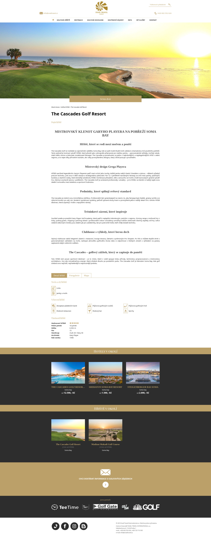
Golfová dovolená (95, 20)
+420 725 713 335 (137, 530)
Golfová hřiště (63, 20)
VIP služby (140, 20)
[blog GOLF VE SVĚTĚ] (83, 529)
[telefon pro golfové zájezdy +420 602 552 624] (55, 529)
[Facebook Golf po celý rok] (64, 529)
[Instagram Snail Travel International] (74, 529)
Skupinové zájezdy (116, 20)
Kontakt (153, 20)
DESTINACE (78, 20)
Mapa (86, 275)
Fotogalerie (74, 275)
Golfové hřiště (65, 107)
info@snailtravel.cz (51, 13)
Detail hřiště (59, 275)
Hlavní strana (55, 107)
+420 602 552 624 (164, 13)
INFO (130, 20)
